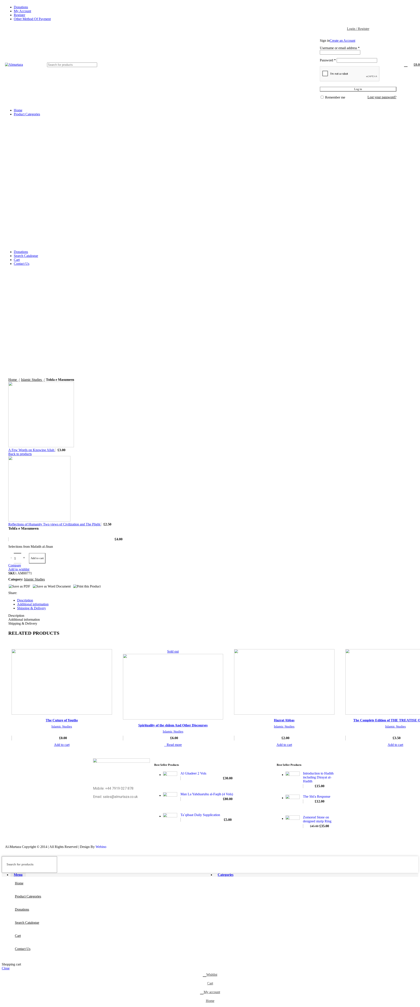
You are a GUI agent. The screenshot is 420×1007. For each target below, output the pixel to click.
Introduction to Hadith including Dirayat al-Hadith (318, 777)
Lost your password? (382, 97)
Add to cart (37, 558)
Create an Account (342, 40)
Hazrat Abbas (284, 720)
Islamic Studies (61, 726)
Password (328, 60)
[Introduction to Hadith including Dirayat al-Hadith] (292, 779)
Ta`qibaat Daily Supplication (200, 815)
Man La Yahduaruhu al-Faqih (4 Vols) (206, 794)
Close (6, 968)
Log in (358, 89)
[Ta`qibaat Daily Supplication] (170, 820)
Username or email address (340, 48)
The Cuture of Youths (62, 720)
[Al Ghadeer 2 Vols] (170, 778)
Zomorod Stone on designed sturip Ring (317, 819)
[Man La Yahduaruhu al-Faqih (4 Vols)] (170, 799)
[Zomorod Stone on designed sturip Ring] (292, 822)
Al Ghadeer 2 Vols (193, 773)
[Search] (92, 64)
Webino (101, 847)
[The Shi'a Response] (292, 802)
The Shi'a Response (316, 796)
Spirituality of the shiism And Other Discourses (173, 725)
